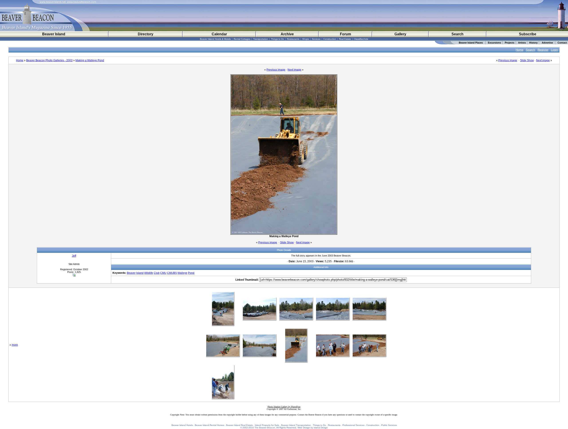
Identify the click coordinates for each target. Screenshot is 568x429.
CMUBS (172, 272)
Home (519, 50)
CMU (163, 272)
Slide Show (527, 60)
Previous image (507, 60)
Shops (305, 39)
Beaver (131, 272)
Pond (191, 272)
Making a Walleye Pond (89, 60)
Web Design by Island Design (313, 427)
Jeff (74, 255)
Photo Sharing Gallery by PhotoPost (284, 406)
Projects (509, 42)
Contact (562, 42)
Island (140, 272)
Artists (522, 42)
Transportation (260, 39)
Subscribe (527, 34)
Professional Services (353, 425)
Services (316, 39)
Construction (329, 39)
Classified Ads (361, 39)
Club (157, 272)
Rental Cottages (242, 39)
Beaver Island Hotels (182, 425)
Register (543, 50)
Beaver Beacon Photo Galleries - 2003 (49, 60)
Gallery (400, 34)
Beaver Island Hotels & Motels (215, 39)
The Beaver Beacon (264, 427)
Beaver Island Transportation (296, 425)
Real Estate (345, 39)
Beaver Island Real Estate (239, 425)
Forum (345, 34)
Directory (145, 34)
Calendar (219, 34)
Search (457, 34)
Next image (543, 60)
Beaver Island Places (471, 42)
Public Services (389, 425)
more (15, 344)
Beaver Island (53, 34)
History (533, 42)
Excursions (494, 42)
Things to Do (277, 39)
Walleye (182, 272)
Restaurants (293, 39)
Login (554, 50)
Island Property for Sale (267, 425)
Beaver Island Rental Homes (209, 425)
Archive (287, 34)
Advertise (547, 42)
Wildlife (148, 272)
